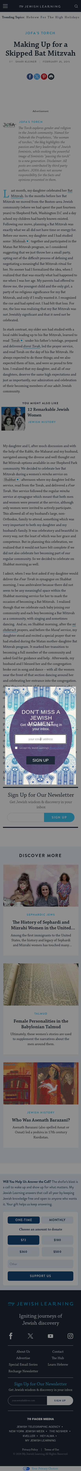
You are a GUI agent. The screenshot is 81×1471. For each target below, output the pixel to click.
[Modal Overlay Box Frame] (40, 736)
